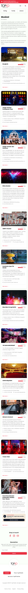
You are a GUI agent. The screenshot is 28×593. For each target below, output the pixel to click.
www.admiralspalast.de (20, 392)
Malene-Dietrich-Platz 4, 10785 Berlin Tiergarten (14, 317)
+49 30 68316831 (7, 512)
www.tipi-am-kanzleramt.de (10, 355)
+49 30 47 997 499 (8, 392)
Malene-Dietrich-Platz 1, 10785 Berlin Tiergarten (14, 118)
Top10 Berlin (14, 583)
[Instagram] (14, 536)
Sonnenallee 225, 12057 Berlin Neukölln (12, 510)
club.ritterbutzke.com (8, 204)
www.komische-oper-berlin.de (11, 282)
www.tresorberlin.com (19, 471)
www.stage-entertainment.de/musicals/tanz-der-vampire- (14, 161)
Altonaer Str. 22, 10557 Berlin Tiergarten (12, 240)
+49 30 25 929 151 (7, 319)
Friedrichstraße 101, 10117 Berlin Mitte (11, 390)
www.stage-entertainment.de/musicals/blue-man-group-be (14, 320)
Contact (7, 573)
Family (13, 11)
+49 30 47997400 (7, 280)
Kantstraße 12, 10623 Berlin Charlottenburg (13, 157)
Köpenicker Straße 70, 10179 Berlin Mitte (12, 470)
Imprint (14, 589)
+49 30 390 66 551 (8, 354)
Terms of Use (7, 589)
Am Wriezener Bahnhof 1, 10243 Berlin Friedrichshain (12, 81)
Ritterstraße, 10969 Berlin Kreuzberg (11, 202)
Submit (14, 553)
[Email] (18, 536)
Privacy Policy (20, 589)
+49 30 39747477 (7, 242)
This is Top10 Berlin (18, 573)
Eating (5, 11)
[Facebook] (10, 536)
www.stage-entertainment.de (10, 122)
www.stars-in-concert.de (19, 512)
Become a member (14, 520)
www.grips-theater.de (19, 242)
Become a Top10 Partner (14, 576)
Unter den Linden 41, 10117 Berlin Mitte (12, 279)
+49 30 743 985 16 (8, 430)
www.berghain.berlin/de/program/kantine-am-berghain (14, 83)
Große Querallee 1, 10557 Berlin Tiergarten (13, 352)
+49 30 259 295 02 (8, 120)
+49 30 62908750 (7, 471)
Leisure (21, 11)
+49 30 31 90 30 (7, 159)
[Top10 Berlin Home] (14, 564)
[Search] (25, 6)
